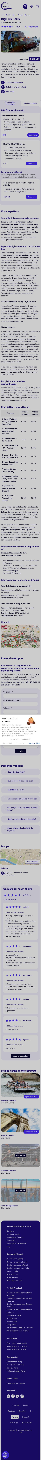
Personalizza (20, 743)
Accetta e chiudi (34, 743)
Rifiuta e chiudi (7, 743)
